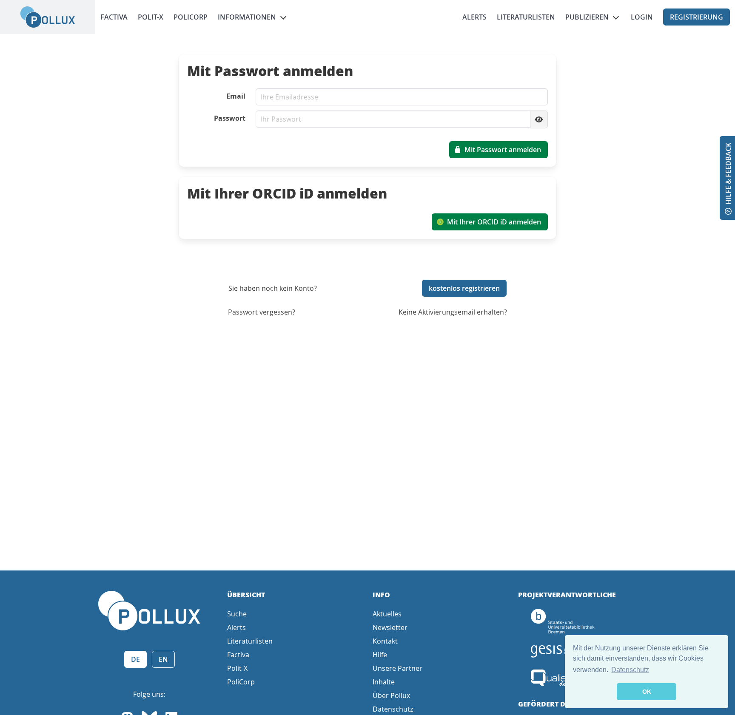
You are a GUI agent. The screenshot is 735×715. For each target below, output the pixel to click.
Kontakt (385, 641)
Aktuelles (387, 614)
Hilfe (380, 654)
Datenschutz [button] (630, 669)
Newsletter (390, 627)
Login (642, 17)
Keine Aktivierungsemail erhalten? (453, 312)
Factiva (114, 17)
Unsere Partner (397, 668)
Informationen (247, 17)
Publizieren (587, 17)
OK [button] (646, 691)
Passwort (229, 118)
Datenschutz (393, 709)
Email (235, 96)
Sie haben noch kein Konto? (272, 288)
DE (135, 659)
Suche (237, 614)
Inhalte (384, 682)
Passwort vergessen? (261, 312)
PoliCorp (191, 17)
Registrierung (696, 17)
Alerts (474, 17)
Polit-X (150, 17)
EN (163, 659)
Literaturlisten (526, 17)
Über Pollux (391, 695)
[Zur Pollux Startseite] (47, 17)
